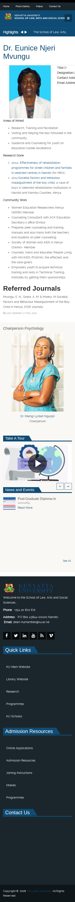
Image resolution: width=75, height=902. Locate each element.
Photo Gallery (23, 6)
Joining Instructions (19, 772)
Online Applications (19, 748)
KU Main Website (18, 666)
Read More (25, 507)
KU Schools (14, 716)
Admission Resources (20, 760)
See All (67, 560)
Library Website (17, 679)
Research (12, 691)
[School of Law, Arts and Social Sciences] (37, 16)
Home (6, 6)
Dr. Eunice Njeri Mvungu (29, 52)
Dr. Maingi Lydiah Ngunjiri (37, 416)
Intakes (11, 785)
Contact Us (55, 6)
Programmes (15, 704)
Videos (39, 6)
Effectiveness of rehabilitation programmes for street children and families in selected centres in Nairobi (41, 167)
